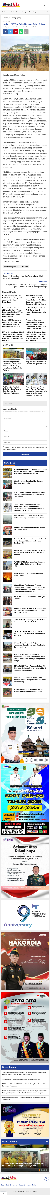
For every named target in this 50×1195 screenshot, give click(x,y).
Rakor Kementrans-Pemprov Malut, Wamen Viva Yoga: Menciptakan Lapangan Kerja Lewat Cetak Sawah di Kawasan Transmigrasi (36, 391)
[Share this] (5, 31)
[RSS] (46, 1178)
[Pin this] (15, 31)
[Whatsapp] (21, 31)
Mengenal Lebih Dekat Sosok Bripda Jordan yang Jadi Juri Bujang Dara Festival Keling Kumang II (26, 284)
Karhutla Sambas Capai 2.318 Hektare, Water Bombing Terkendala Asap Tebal (24, 1099)
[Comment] (26, 31)
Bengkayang (16, 26)
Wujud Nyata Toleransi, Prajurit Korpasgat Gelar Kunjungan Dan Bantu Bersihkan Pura (29, 645)
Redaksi (22, 1185)
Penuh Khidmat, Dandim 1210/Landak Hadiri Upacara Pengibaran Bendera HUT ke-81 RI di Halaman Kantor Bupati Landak (12, 312)
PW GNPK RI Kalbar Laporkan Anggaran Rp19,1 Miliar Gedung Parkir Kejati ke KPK (29, 564)
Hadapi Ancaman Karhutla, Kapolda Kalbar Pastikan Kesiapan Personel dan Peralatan (29, 633)
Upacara (25, 267)
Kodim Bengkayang (11, 267)
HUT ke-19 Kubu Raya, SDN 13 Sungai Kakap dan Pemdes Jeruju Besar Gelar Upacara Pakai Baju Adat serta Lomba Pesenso (13, 336)
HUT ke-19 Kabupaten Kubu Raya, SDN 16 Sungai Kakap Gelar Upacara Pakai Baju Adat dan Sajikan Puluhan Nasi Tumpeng (36, 336)
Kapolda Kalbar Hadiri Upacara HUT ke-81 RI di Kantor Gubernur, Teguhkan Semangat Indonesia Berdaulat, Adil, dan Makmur (36, 300)
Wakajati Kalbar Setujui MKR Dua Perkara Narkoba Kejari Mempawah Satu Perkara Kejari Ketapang (30, 610)
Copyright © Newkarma (9, 1185)
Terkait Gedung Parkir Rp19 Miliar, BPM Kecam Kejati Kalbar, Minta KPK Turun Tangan (29, 552)
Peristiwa (28, 26)
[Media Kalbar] (11, 5)
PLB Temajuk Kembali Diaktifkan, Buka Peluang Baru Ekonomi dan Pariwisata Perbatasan (29, 495)
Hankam (23, 26)
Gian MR (34, 1191)
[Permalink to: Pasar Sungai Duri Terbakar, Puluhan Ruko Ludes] (7, 577)
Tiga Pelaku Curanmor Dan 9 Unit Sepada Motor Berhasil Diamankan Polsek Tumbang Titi (30, 541)
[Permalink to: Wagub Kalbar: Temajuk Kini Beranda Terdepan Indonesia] (36, 354)
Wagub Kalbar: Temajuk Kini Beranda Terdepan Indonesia (21, 1079)
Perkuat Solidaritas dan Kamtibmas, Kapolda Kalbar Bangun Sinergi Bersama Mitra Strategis (30, 680)
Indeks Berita (31, 1185)
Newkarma (21, 1191)
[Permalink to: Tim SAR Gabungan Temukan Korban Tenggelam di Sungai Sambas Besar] (7, 692)
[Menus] (46, 5)
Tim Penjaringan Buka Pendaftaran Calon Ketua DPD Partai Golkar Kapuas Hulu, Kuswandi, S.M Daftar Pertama (13, 366)
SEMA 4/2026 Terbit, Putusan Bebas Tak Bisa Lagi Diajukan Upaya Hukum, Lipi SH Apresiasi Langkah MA (30, 668)
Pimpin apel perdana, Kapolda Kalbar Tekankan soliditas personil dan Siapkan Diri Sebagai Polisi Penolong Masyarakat (36, 324)
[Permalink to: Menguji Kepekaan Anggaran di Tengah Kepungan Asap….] (7, 531)
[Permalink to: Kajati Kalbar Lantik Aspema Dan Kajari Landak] (7, 600)
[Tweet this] (10, 31)
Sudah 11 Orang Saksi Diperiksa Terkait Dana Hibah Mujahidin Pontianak (23, 276)
